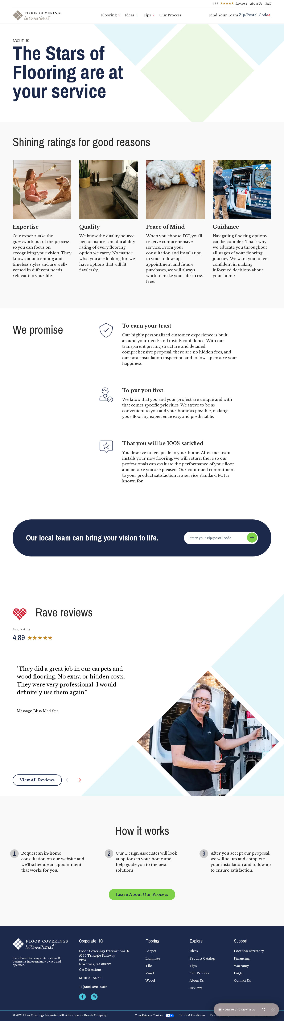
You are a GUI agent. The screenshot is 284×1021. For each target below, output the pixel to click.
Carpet (150, 950)
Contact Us (242, 980)
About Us (256, 3)
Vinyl (149, 973)
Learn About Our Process (142, 894)
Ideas (130, 15)
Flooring (109, 15)
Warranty (241, 965)
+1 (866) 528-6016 (93, 986)
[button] (71, 780)
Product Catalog (202, 958)
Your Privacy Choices (149, 1015)
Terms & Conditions (192, 1015)
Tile (148, 965)
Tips (147, 15)
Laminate (152, 958)
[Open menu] (272, 1009)
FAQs (238, 973)
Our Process (170, 15)
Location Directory (249, 950)
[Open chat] (263, 1009)
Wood (150, 980)
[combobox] (255, 13)
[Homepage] (42, 944)
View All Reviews (37, 780)
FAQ (268, 3)
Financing (242, 958)
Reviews (196, 987)
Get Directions (90, 969)
